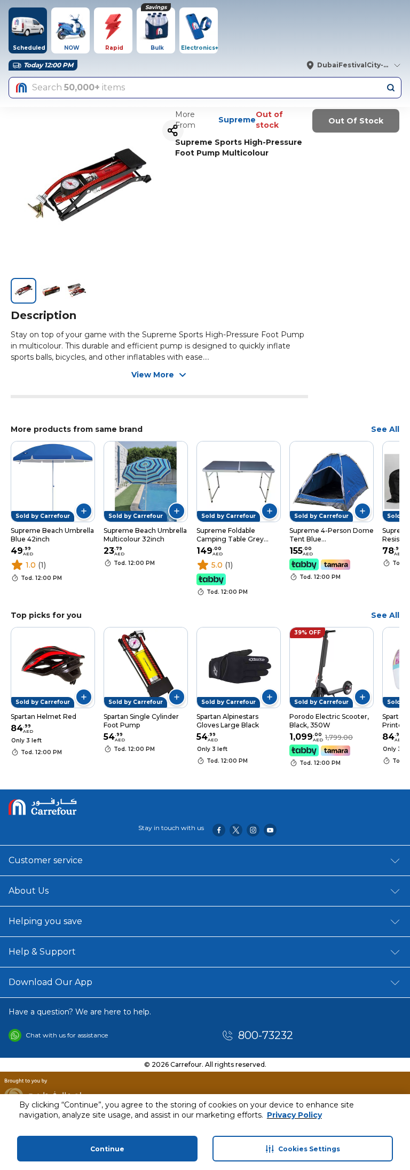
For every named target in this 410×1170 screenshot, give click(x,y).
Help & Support (42, 952)
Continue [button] (107, 1149)
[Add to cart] (83, 511)
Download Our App (50, 982)
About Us (29, 891)
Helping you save (45, 921)
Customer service (46, 860)
